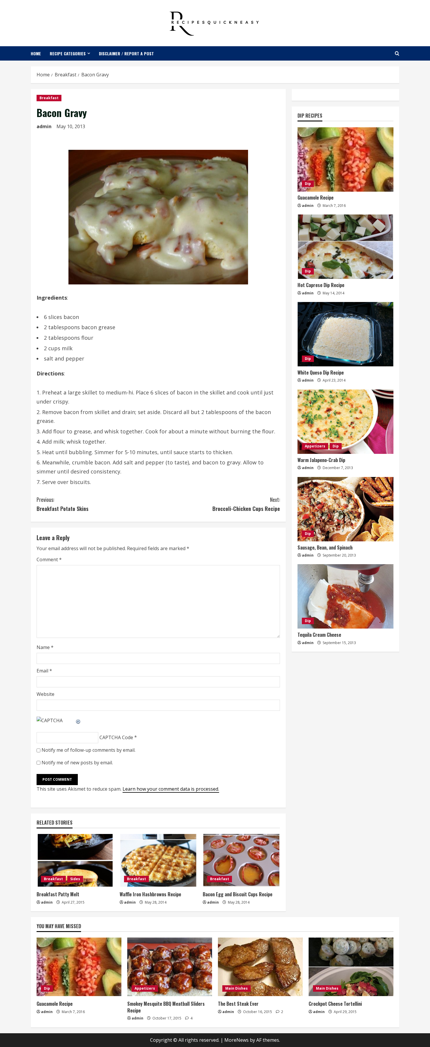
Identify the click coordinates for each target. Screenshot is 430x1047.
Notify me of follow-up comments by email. (88, 750)
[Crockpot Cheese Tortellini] (351, 967)
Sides (75, 878)
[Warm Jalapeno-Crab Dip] (345, 421)
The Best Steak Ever (238, 1003)
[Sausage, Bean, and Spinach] (345, 509)
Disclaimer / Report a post (126, 53)
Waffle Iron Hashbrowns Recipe (150, 894)
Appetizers (315, 446)
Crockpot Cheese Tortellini (335, 1003)
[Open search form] (397, 53)
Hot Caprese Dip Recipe (320, 285)
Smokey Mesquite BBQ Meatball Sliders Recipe (166, 1007)
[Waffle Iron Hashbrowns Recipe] (158, 860)
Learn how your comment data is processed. (171, 789)
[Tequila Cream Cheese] (345, 596)
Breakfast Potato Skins (62, 504)
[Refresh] (78, 720)
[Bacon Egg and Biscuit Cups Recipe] (241, 860)
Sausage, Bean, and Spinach (324, 547)
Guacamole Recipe (315, 197)
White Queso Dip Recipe (320, 372)
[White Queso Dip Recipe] (345, 334)
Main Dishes (236, 988)
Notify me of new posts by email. (77, 762)
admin (44, 126)
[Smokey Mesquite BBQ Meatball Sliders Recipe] (169, 967)
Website (45, 694)
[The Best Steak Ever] (260, 967)
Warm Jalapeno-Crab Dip (321, 460)
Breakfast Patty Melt (58, 894)
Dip (308, 183)
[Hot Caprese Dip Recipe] (345, 246)
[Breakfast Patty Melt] (75, 860)
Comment (49, 559)
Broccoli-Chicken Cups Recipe (246, 504)
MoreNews (236, 1040)
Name (45, 647)
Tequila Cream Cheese (319, 634)
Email (44, 670)
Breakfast (49, 97)
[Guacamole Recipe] (345, 159)
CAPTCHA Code (116, 737)
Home (36, 53)
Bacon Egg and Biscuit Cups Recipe (237, 894)
